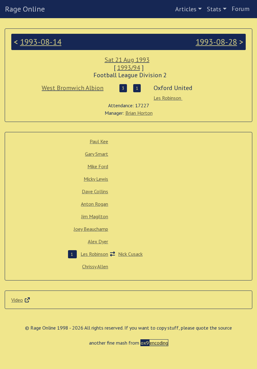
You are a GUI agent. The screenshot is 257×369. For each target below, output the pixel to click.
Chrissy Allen (95, 266)
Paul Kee (99, 141)
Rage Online (25, 9)
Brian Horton (139, 113)
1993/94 (128, 67)
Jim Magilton (94, 216)
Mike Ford (97, 166)
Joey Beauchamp (91, 229)
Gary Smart (96, 154)
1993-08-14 (40, 42)
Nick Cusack (130, 254)
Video (17, 300)
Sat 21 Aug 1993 (127, 60)
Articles (186, 9)
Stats (214, 9)
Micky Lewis (96, 179)
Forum (240, 9)
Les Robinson (168, 98)
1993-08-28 (216, 42)
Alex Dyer (98, 241)
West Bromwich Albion (72, 88)
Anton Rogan (94, 204)
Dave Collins (95, 191)
